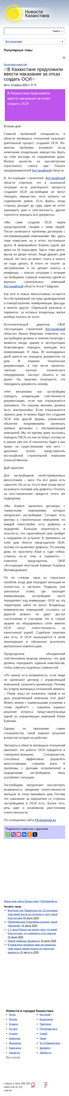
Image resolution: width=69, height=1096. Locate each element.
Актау (12, 1014)
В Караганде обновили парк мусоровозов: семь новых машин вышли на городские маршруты (32, 948)
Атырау (13, 1033)
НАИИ (61, 57)
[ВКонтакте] (24, 834)
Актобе (13, 1019)
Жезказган (15, 1043)
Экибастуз (46, 1052)
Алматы (13, 1024)
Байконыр (14, 1038)
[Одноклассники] (29, 834)
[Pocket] (18, 834)
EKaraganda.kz (45, 820)
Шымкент (45, 1047)
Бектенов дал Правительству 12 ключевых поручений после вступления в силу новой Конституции (33, 914)
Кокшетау (14, 1052)
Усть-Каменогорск (50, 1043)
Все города (13, 1057)
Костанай (45, 1014)
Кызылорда (46, 1019)
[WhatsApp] (8, 834)
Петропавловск (48, 1028)
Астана (13, 1028)
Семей (43, 1033)
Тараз (43, 1038)
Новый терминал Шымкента (24, 941)
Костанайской (42, 170)
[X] (35, 834)
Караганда (15, 1047)
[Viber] (13, 834)
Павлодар (45, 1024)
